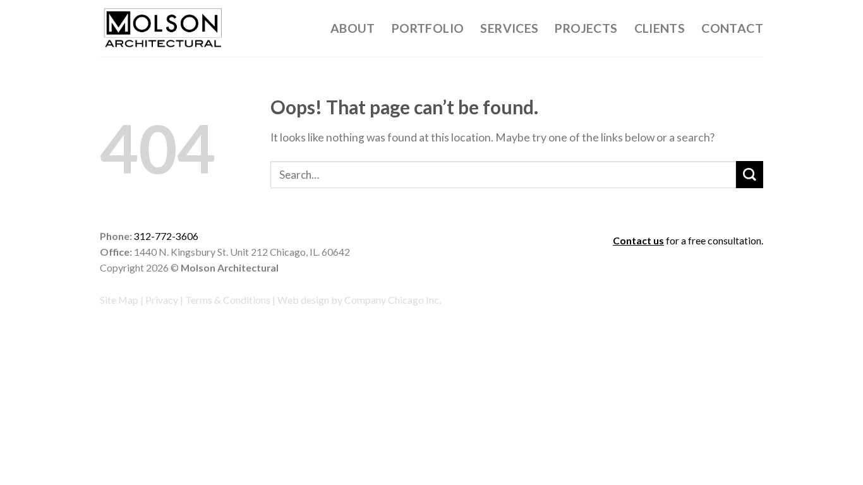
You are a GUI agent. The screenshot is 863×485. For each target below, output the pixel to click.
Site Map (119, 300)
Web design (303, 300)
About (352, 28)
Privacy (161, 300)
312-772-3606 (166, 236)
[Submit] (749, 174)
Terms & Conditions (227, 300)
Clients (659, 28)
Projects (586, 28)
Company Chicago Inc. (392, 300)
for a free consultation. (688, 240)
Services (509, 28)
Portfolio (428, 28)
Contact (732, 28)
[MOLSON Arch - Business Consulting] (163, 29)
